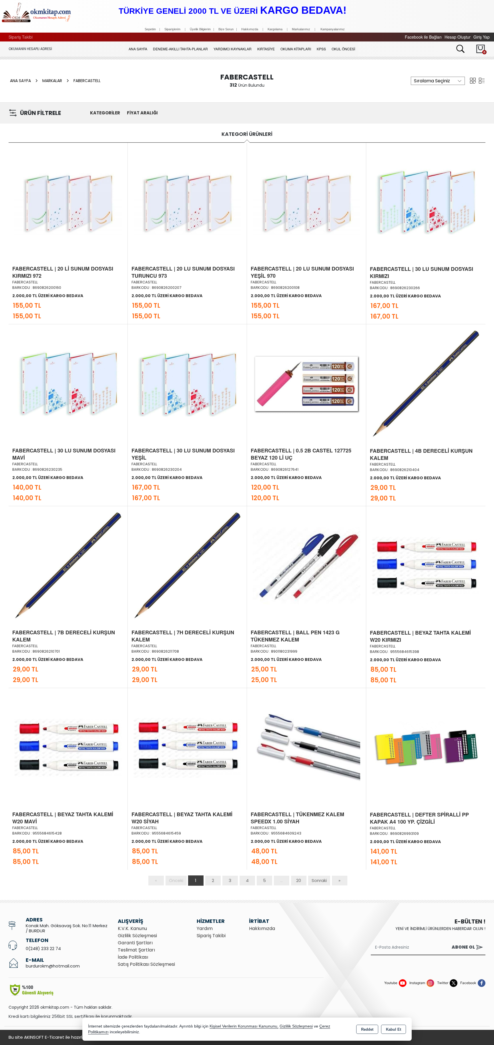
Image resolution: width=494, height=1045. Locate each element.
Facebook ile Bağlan (423, 37)
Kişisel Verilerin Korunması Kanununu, (244, 1026)
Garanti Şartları (135, 942)
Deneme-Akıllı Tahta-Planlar (180, 48)
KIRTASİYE (266, 48)
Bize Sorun (226, 29)
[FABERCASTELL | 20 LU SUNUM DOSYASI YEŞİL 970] (306, 201)
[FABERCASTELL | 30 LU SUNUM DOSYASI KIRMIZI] (426, 201)
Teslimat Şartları (136, 950)
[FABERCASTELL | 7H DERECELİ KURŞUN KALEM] (187, 565)
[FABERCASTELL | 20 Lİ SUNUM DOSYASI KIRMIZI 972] (68, 201)
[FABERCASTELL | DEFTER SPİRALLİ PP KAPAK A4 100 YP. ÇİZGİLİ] (426, 747)
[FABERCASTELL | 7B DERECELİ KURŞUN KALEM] (68, 565)
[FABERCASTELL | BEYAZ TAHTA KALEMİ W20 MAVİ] (68, 747)
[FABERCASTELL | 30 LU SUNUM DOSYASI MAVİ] (68, 383)
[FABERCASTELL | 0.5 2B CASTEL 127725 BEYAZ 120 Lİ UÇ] (306, 383)
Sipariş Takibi (21, 37)
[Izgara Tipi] (473, 80)
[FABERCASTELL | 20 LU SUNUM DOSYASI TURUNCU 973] (187, 201)
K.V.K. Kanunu (132, 928)
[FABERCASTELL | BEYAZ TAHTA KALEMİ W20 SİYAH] (187, 747)
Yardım (205, 928)
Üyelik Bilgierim (200, 29)
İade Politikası (133, 957)
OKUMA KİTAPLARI (295, 48)
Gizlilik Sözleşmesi (137, 935)
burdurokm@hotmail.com (53, 966)
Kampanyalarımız (332, 29)
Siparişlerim (172, 29)
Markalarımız (301, 29)
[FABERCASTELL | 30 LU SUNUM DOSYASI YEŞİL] (187, 383)
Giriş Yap (481, 37)
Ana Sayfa (138, 48)
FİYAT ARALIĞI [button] (142, 113)
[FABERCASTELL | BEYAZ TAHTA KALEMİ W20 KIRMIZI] (426, 565)
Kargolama (275, 29)
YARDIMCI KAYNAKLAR (233, 48)
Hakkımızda (249, 29)
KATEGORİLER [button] (105, 113)
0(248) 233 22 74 (43, 948)
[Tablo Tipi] (481, 80)
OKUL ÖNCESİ (343, 48)
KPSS (321, 48)
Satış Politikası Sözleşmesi (146, 964)
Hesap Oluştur (458, 37)
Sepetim (150, 29)
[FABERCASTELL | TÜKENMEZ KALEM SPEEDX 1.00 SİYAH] (306, 747)
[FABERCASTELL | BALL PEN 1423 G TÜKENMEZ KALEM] (306, 565)
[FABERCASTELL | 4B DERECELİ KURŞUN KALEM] (426, 383)
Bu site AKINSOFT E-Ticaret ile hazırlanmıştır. (54, 1037)
